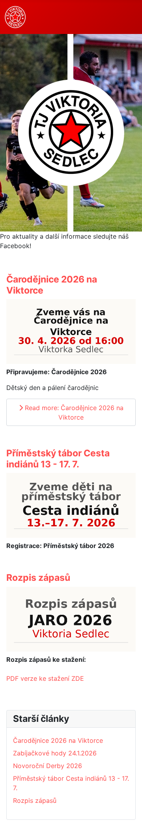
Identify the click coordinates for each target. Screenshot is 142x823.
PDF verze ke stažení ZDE (45, 678)
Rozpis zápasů (38, 577)
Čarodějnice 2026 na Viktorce (51, 285)
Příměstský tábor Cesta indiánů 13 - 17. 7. (58, 459)
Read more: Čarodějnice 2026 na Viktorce (73, 412)
